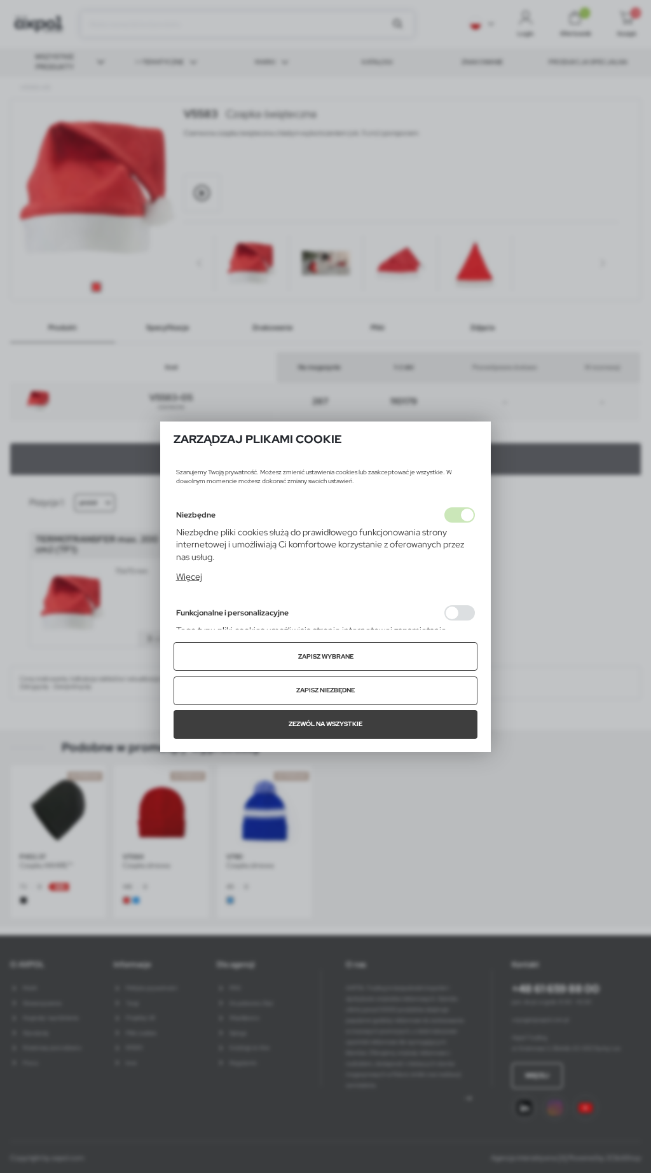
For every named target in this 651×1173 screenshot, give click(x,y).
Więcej (189, 576)
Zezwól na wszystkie (325, 724)
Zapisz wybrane (325, 656)
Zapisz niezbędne (325, 690)
